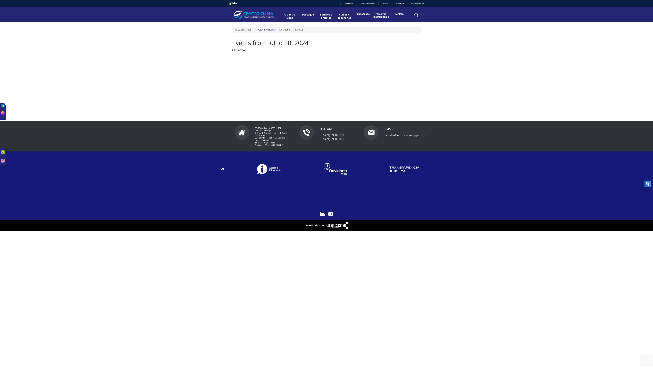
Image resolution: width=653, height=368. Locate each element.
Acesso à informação (368, 3)
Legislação (400, 3)
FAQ (222, 169)
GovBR (233, 3)
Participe (386, 3)
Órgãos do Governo (417, 3)
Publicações (363, 14)
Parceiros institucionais (380, 15)
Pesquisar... (393, 24)
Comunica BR (349, 3)
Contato (399, 14)
